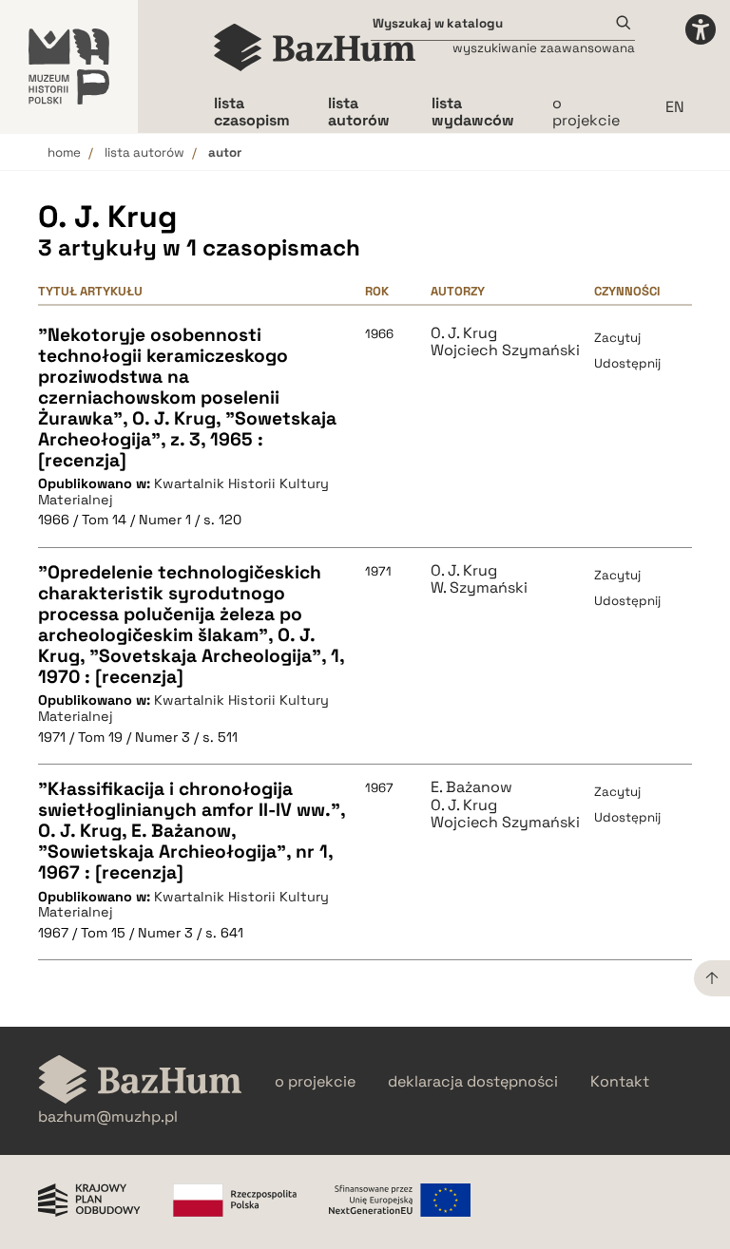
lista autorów (144, 152)
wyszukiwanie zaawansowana (543, 48)
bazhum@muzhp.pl (108, 1117)
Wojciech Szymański (505, 350)
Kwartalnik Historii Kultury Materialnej (183, 491)
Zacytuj (617, 338)
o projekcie (586, 111)
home (64, 152)
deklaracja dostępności (473, 1081)
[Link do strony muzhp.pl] (69, 66)
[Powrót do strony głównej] (140, 1081)
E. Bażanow (471, 787)
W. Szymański (479, 587)
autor (224, 152)
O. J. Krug (464, 333)
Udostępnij (627, 363)
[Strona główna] (315, 47)
